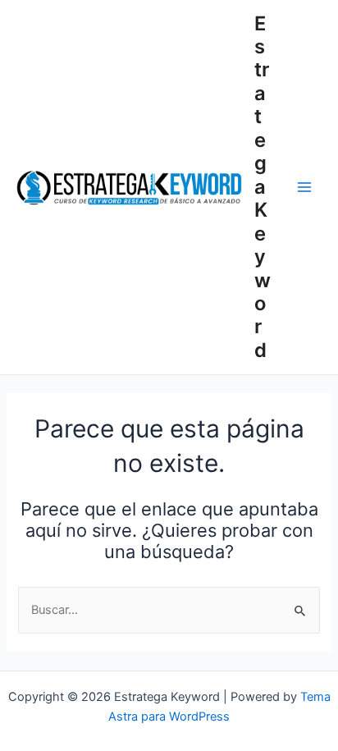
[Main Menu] (304, 187)
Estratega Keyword (262, 186)
